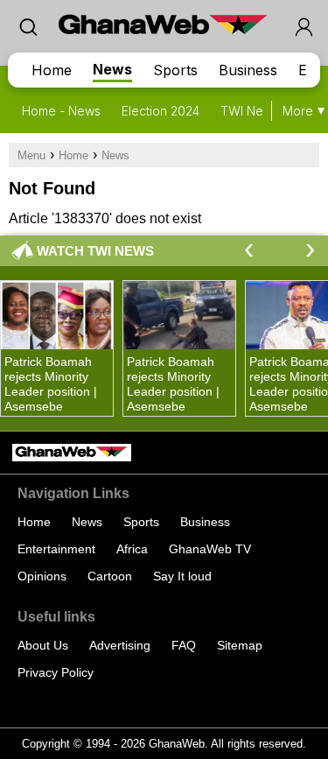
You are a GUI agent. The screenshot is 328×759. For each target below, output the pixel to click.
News (112, 69)
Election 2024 (160, 110)
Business (248, 70)
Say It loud (182, 576)
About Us (42, 645)
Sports (175, 70)
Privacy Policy (55, 672)
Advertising (119, 645)
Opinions (41, 576)
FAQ (183, 645)
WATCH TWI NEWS (95, 250)
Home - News (61, 110)
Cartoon (109, 576)
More (298, 110)
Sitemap (239, 645)
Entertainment (56, 549)
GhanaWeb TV (210, 549)
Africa (132, 549)
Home (51, 70)
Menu (31, 155)
